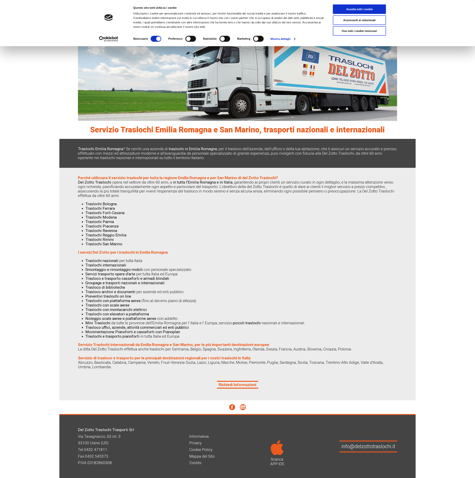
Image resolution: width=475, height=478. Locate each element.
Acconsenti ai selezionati (359, 20)
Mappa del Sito (202, 456)
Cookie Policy (200, 449)
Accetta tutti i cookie (359, 9)
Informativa (199, 436)
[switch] (190, 39)
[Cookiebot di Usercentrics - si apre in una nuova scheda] (108, 39)
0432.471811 (95, 449)
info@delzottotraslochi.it (368, 446)
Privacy (195, 443)
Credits (195, 463)
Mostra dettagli (280, 38)
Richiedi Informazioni (237, 385)
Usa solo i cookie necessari (359, 30)
